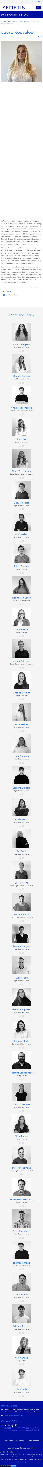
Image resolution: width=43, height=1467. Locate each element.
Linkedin (20, 351)
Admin (21, 1443)
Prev (2, 332)
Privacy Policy (5, 1466)
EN (32, 2)
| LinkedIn (8, 291)
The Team (35, 21)
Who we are (24, 21)
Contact (23, 1448)
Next (41, 332)
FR (36, 2)
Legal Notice (31, 1448)
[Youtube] (12, 1425)
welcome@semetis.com (14, 1415)
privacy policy (21, 1462)
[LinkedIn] (9, 1425)
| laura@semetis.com (11, 295)
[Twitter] (6, 1425)
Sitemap (15, 1448)
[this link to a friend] (41, 36)
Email (23, 351)
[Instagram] (16, 1425)
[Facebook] (2, 1425)
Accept (13, 1466)
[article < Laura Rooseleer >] (38, 36)
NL (39, 2)
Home (14, 21)
